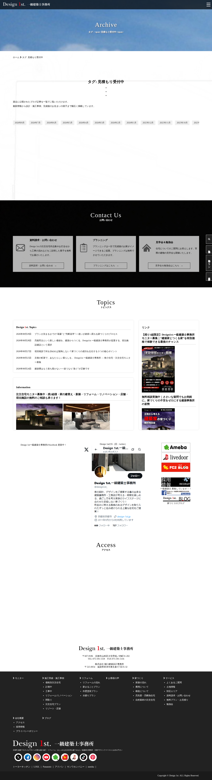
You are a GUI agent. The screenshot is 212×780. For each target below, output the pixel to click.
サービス (170, 678)
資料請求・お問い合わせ (43, 265)
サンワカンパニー (76, 767)
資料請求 (209, 276)
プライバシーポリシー (27, 731)
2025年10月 (182, 123)
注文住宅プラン (53, 704)
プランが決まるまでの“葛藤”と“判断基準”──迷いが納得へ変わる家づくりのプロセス (76, 334)
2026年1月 (131, 123)
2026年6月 (51, 123)
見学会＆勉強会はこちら (169, 265)
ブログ (48, 718)
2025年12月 (148, 123)
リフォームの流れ (91, 682)
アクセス (20, 722)
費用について (142, 687)
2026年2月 (115, 123)
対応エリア (172, 691)
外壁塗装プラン (90, 691)
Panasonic (47, 767)
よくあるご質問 (174, 682)
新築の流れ (140, 682)
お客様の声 (113, 678)
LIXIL (37, 767)
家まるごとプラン (91, 687)
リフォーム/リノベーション (58, 695)
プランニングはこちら (106, 265)
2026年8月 (20, 123)
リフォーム (87, 678)
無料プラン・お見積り (177, 700)
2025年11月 (165, 123)
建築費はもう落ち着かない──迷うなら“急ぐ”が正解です (62, 369)
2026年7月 (36, 123)
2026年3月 (99, 123)
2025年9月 (199, 123)
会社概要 (19, 718)
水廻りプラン (89, 695)
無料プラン (209, 263)
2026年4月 (83, 123)
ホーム (16, 57)
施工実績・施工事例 (54, 678)
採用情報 (20, 727)
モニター (19, 678)
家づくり (139, 678)
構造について (142, 691)
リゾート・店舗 (53, 708)
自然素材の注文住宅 (145, 700)
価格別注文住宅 (53, 682)
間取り (48, 700)
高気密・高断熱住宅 (145, 695)
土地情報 (171, 687)
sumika (91, 767)
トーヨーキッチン (22, 767)
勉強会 (209, 249)
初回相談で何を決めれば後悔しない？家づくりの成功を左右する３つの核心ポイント (76, 351)
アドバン (59, 767)
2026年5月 (67, 123)
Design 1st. (34, 246)
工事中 (48, 691)
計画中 (48, 687)
